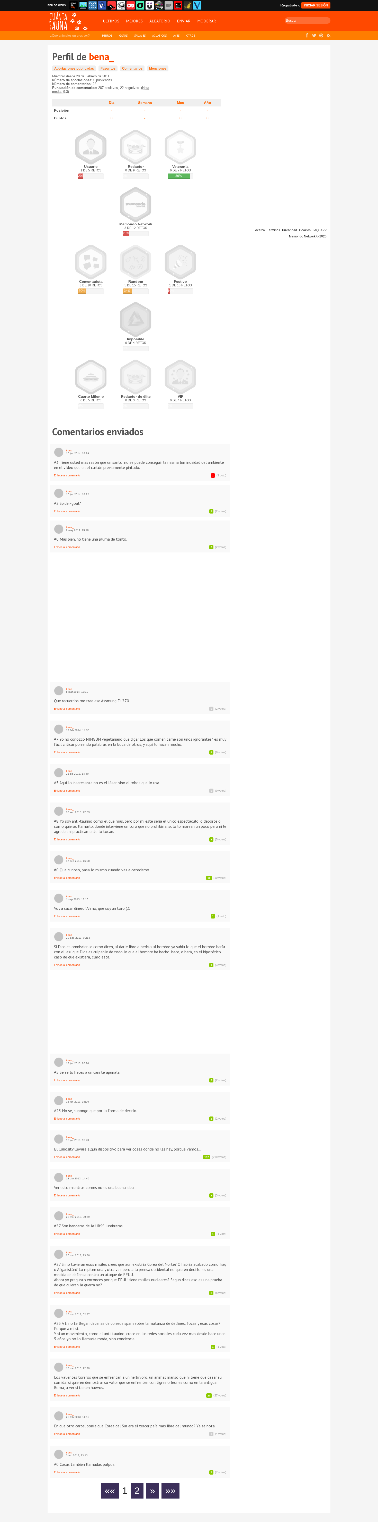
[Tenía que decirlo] (178, 5)
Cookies (305, 230)
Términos (273, 230)
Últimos (111, 20)
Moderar (206, 20)
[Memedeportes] (92, 5)
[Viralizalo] (197, 5)
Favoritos (108, 68)
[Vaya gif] (169, 5)
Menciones (157, 68)
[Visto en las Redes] (102, 5)
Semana (145, 103)
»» (170, 1490)
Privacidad (289, 230)
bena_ (70, 450)
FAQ (316, 230)
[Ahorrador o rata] (188, 5)
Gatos (123, 35)
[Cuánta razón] (83, 5)
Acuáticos (159, 35)
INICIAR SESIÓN (316, 5)
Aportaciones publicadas (74, 68)
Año (207, 103)
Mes (180, 103)
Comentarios (132, 68)
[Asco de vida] (73, 5)
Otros (190, 35)
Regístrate (288, 5)
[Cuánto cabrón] (121, 5)
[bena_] (59, 452)
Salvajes (140, 35)
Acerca (260, 230)
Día (111, 103)
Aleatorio (159, 20)
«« (110, 1490)
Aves (176, 35)
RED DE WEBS (57, 5)
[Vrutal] (131, 5)
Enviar (184, 20)
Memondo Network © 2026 (308, 236)
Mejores (134, 20)
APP (323, 230)
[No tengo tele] (159, 5)
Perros (107, 35)
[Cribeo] (140, 5)
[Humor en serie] (150, 5)
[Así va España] (111, 5)
